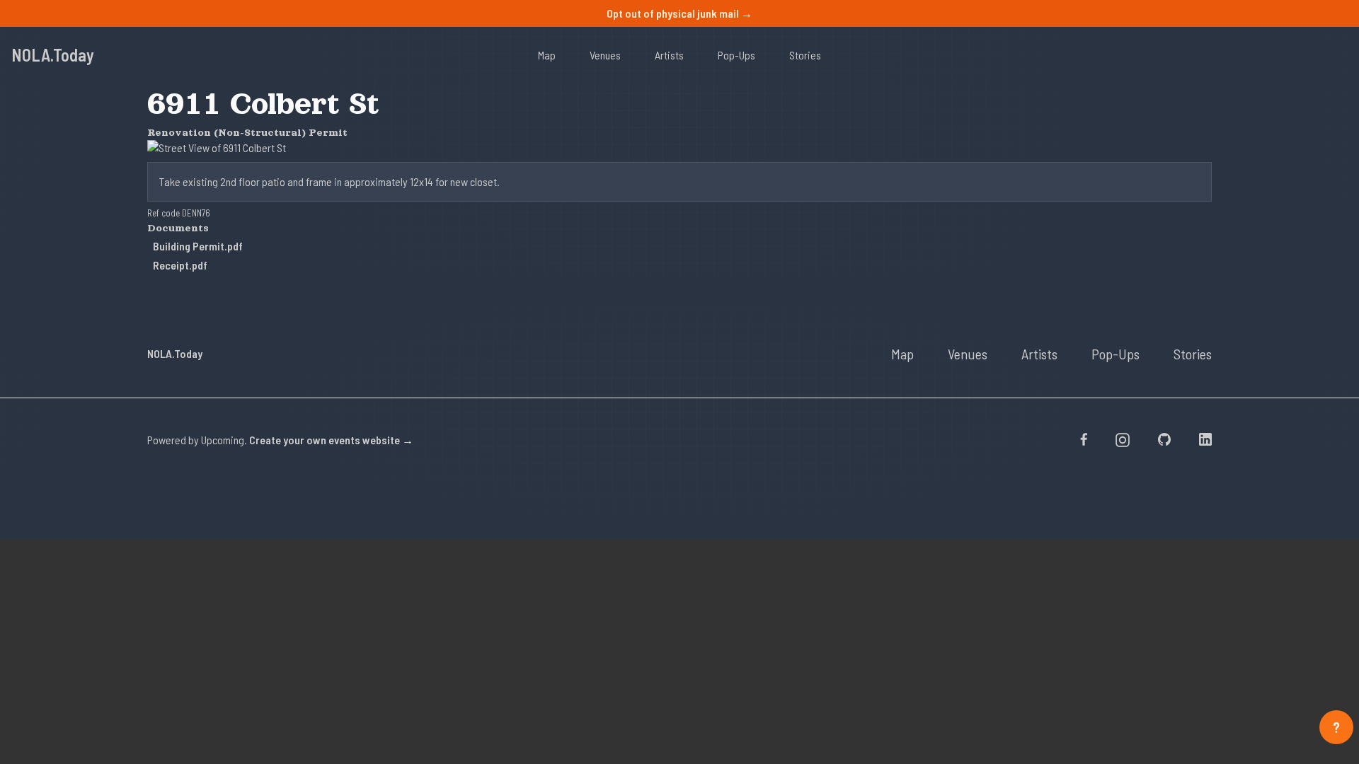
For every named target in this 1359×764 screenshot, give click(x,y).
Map (547, 55)
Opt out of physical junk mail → (679, 13)
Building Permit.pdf (198, 246)
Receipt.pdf (180, 265)
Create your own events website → (331, 439)
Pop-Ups (736, 55)
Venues (605, 55)
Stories (805, 55)
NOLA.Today (52, 55)
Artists (669, 55)
